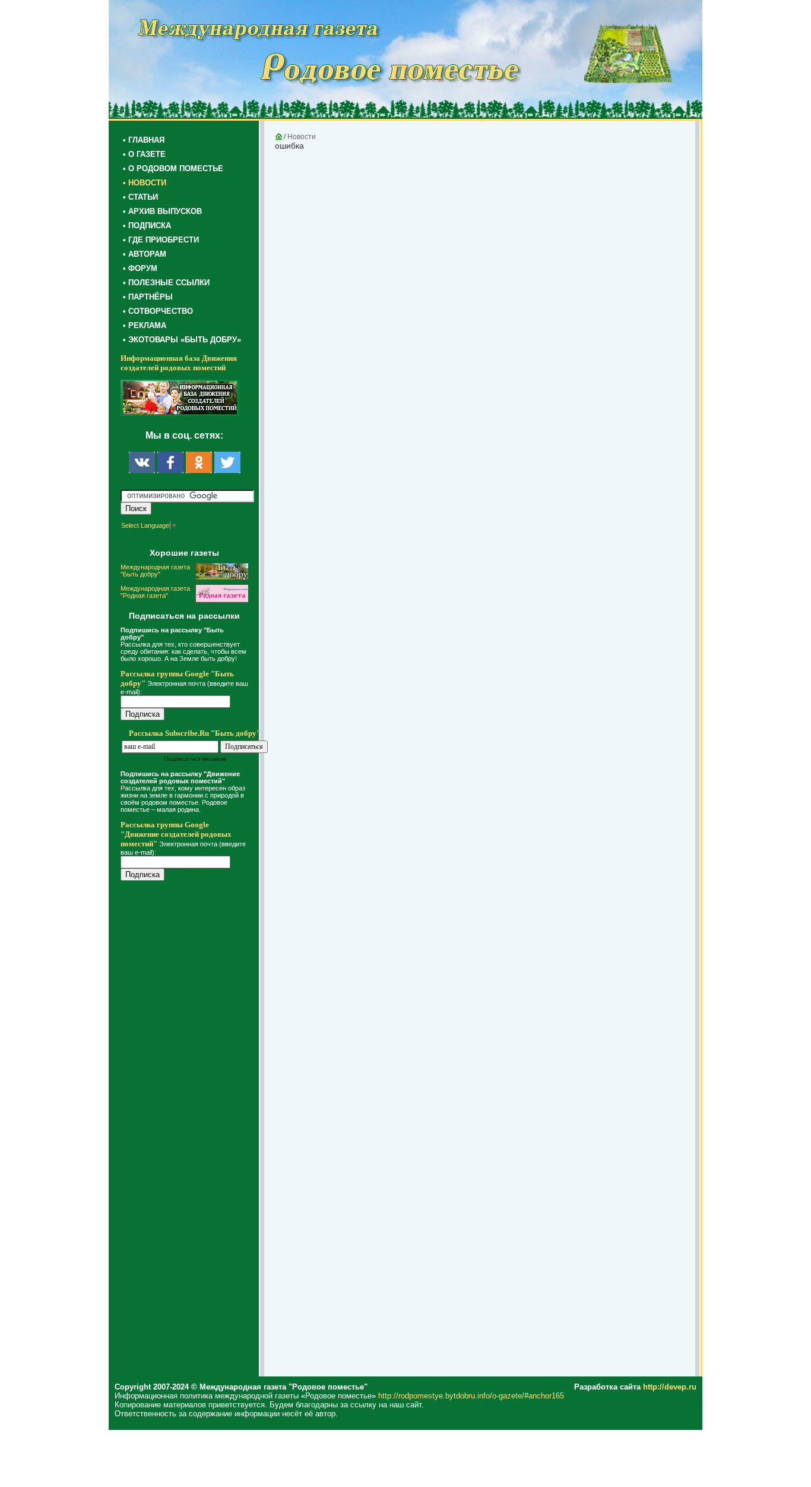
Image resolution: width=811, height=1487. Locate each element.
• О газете (144, 154)
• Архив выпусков (162, 211)
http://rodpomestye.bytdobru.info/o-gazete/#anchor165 (471, 1395)
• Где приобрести (161, 239)
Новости (301, 137)
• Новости (144, 182)
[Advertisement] (192, 1130)
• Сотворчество (158, 311)
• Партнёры (148, 296)
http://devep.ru (669, 1386)
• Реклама (144, 325)
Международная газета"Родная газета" (155, 592)
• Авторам (144, 254)
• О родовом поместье (173, 168)
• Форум (140, 268)
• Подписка (147, 225)
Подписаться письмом (195, 758)
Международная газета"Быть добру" (155, 570)
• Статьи (140, 197)
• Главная (143, 140)
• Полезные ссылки (166, 282)
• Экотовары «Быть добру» (182, 339)
